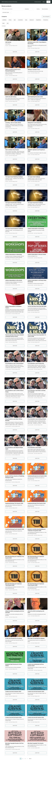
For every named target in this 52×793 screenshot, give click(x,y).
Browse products (38, 1)
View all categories (46, 16)
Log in (48, 1)
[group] (26, 22)
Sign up (44, 1)
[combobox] (29, 9)
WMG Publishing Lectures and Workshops (9, 1)
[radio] (4, 20)
